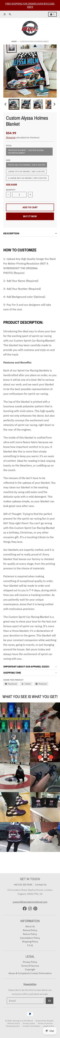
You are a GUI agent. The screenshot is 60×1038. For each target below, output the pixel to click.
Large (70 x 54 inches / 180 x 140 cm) (26, 171)
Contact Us (40, 884)
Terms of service (45, 1023)
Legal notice (48, 1026)
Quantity (10, 190)
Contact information (31, 1026)
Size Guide (11, 184)
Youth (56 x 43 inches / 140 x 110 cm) (26, 165)
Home (14, 41)
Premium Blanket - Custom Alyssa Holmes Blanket (26, 151)
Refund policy (14, 1023)
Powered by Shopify (45, 1020)
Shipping (10, 137)
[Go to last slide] (5, 104)
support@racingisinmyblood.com (30, 901)
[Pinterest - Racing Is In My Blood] (35, 908)
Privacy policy (29, 1023)
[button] (14, 104)
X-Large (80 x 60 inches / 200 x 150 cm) (27, 178)
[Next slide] (54, 104)
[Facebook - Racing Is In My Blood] (25, 908)
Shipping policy (13, 1026)
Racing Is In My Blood (23, 1020)
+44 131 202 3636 (23, 884)
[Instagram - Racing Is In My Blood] (30, 908)
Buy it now (30, 216)
